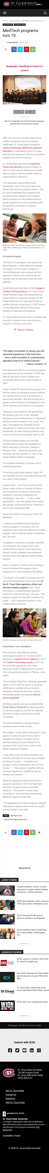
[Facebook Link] (10, 1051)
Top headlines (14, 21)
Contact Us (11, 1094)
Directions (10, 1098)
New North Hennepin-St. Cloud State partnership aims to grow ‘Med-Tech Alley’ (32, 976)
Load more (23, 943)
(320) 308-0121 (25, 1077)
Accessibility (8, 1135)
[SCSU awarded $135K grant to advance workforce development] (7, 919)
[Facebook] (14, 49)
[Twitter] (20, 49)
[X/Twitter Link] (17, 1051)
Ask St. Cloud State (15, 1090)
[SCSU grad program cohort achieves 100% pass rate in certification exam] (7, 905)
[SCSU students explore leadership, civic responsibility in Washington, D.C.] (7, 934)
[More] (39, 832)
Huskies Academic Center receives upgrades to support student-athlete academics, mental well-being (32, 889)
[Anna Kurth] (4, 42)
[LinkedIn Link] (31, 1051)
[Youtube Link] (24, 1051)
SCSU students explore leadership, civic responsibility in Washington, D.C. (32, 932)
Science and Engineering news (15, 819)
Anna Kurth (13, 42)
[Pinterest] (26, 49)
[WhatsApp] (33, 49)
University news (20, 25)
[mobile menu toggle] (40, 4)
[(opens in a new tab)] (7, 963)
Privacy (17, 1135)
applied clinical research (26, 659)
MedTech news (16, 816)
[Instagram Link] (39, 1051)
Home (5, 21)
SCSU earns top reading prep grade (32, 1002)
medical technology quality (20, 662)
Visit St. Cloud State (15, 1102)
